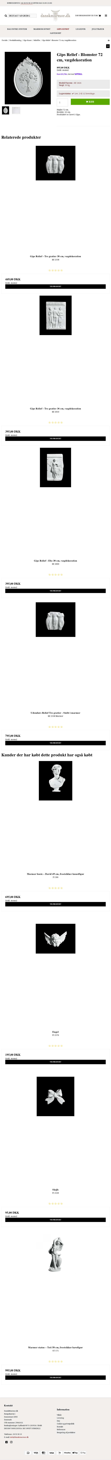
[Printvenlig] (109, 40)
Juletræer (98, 29)
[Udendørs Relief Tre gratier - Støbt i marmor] (55, 654)
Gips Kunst (63, 29)
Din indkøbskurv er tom (86, 16)
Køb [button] (91, 101)
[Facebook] (7, 1442)
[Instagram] (12, 1442)
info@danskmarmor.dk (19, 1437)
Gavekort (55, 33)
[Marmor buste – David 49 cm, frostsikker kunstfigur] (55, 815)
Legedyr (80, 29)
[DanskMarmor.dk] (55, 15)
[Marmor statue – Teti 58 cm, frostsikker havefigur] (55, 1288)
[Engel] (55, 973)
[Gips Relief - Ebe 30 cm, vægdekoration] (55, 501)
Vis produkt (55, 286)
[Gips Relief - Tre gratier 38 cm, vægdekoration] (55, 197)
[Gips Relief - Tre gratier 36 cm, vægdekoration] (55, 349)
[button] (108, 46)
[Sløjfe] (55, 1130)
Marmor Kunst (41, 29)
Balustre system (17, 29)
